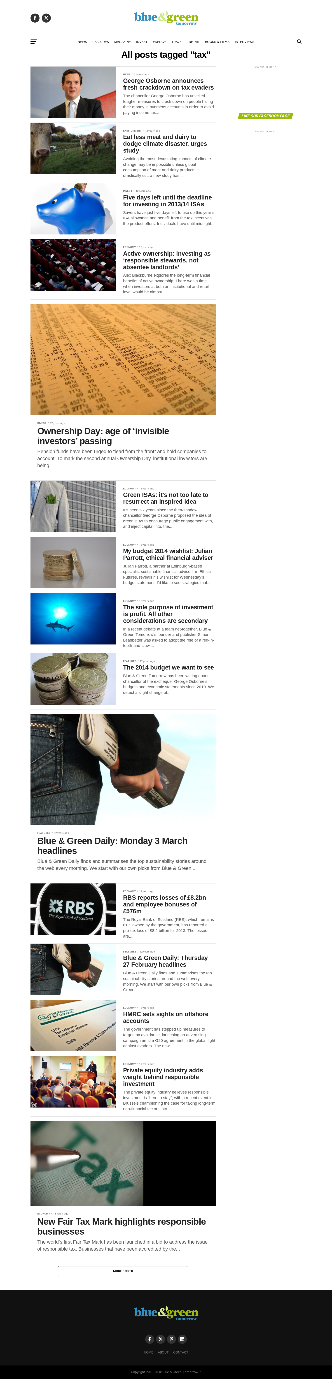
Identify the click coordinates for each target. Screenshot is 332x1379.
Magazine (122, 42)
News (82, 42)
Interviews (244, 42)
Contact (180, 1352)
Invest (141, 42)
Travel (177, 42)
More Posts (123, 1271)
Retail (194, 42)
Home (148, 1352)
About (163, 1352)
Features (100, 42)
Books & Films (217, 42)
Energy (159, 42)
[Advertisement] (265, 89)
